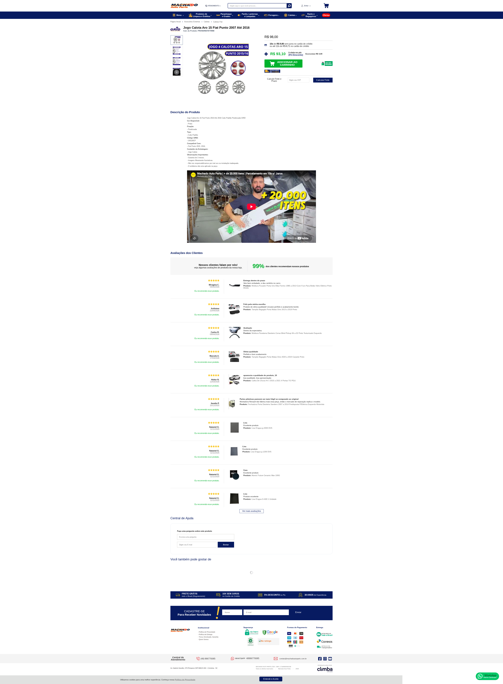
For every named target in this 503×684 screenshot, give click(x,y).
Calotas (207, 22)
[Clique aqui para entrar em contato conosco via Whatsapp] (487, 676)
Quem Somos (204, 639)
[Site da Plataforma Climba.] (325, 668)
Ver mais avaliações (251, 511)
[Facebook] (320, 658)
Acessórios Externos (192, 22)
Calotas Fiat (217, 22)
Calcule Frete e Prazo (274, 80)
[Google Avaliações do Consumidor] (268, 641)
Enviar (226, 545)
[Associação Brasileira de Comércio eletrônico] (250, 642)
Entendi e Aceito (270, 679)
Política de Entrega (205, 634)
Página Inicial (175, 22)
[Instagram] (325, 658)
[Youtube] (330, 658)
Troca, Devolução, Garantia (208, 637)
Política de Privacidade (185, 680)
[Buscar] (289, 5)
